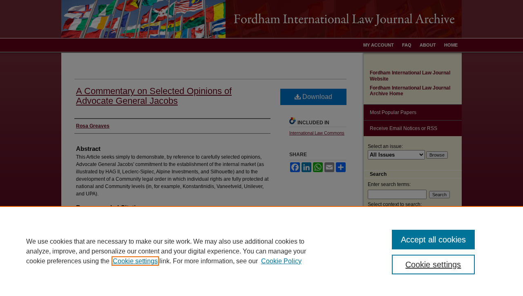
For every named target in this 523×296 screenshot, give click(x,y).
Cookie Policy (281, 261)
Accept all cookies (433, 239)
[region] (261, 251)
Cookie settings (135, 261)
